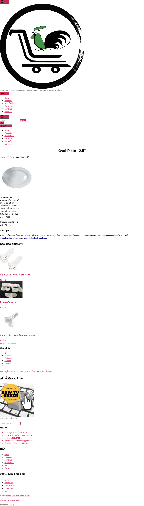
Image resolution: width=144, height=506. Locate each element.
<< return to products (8, 343)
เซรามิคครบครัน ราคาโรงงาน (18, 495)
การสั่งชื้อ (8, 109)
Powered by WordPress (9, 500)
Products (8, 100)
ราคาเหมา (8, 488)
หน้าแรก (7, 480)
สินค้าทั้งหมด (9, 485)
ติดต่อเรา (8, 491)
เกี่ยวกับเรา (8, 106)
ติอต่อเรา (8, 111)
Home (6, 98)
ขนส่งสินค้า (9, 103)
